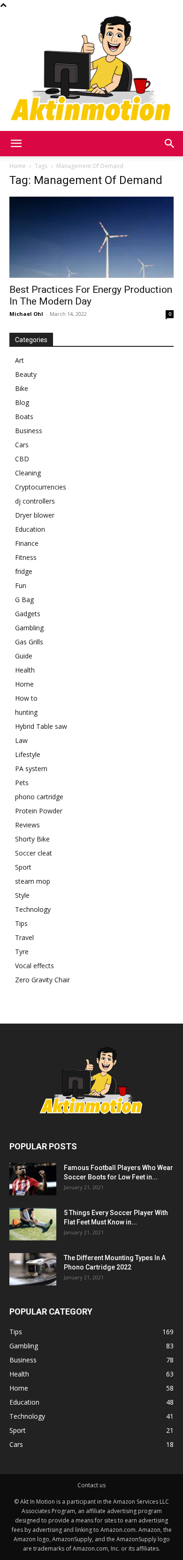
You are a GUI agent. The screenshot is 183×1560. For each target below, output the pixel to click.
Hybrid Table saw (41, 726)
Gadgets (27, 613)
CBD (22, 458)
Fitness (26, 557)
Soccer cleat (33, 853)
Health (25, 669)
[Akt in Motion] (91, 70)
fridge (23, 571)
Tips (21, 923)
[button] (16, 143)
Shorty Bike (32, 838)
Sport (23, 867)
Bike (21, 388)
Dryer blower (34, 515)
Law (21, 740)
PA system (31, 768)
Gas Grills (29, 641)
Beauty (26, 374)
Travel (24, 937)
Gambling (29, 627)
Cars (22, 444)
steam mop (32, 881)
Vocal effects (34, 965)
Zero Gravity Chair (42, 979)
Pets (22, 782)
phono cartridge (39, 796)
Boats (24, 416)
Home (17, 166)
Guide (23, 655)
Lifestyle (27, 754)
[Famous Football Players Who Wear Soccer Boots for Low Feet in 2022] (32, 1179)
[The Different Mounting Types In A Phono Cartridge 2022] (32, 1269)
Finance (26, 543)
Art (19, 360)
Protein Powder (38, 810)
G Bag (24, 599)
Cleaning (28, 472)
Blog (22, 402)
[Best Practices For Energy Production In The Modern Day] (91, 237)
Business (28, 430)
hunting (26, 712)
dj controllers (35, 501)
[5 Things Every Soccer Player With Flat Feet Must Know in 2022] (32, 1224)
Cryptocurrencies (40, 486)
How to (26, 698)
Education (30, 529)
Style (22, 895)
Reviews (27, 824)
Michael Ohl (26, 313)
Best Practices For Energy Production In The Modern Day (90, 295)
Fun (20, 585)
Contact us (91, 1485)
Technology (33, 909)
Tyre (22, 951)
